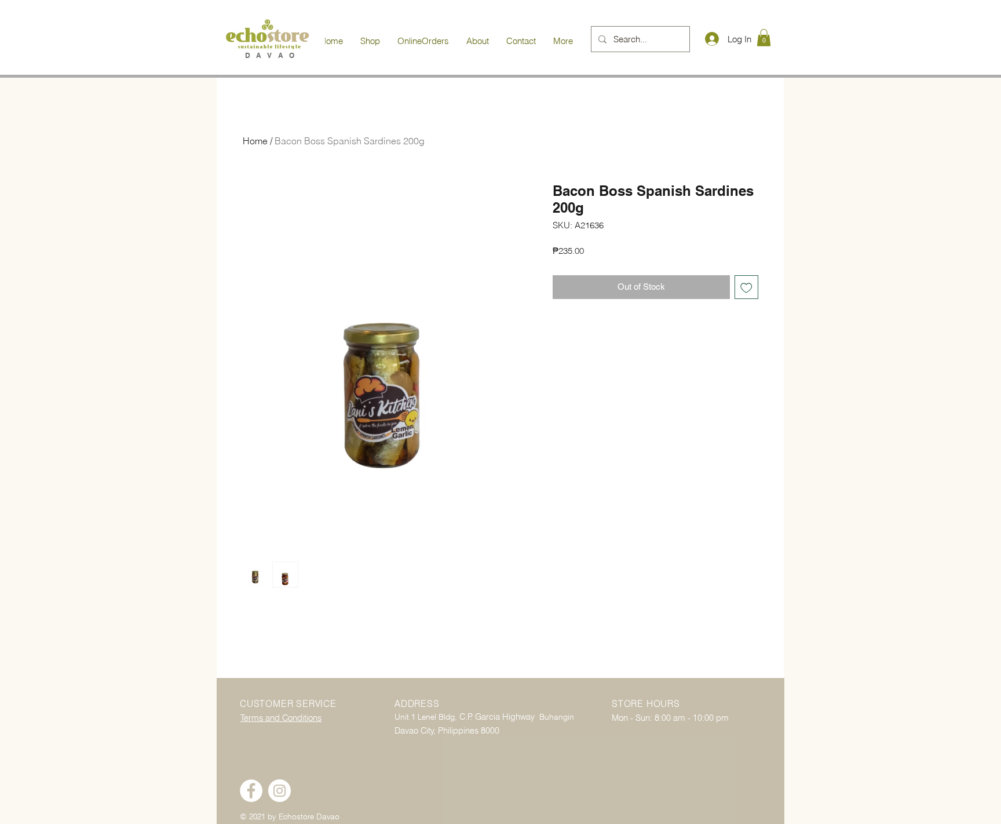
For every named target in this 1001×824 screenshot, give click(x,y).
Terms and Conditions (281, 718)
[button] (764, 37)
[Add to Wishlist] (746, 287)
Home (255, 141)
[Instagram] (279, 790)
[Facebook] (251, 790)
